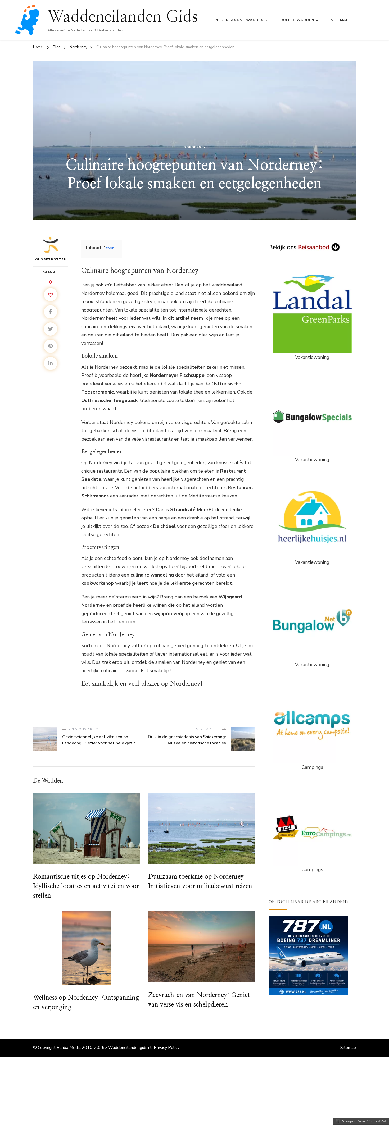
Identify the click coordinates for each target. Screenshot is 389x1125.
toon (110, 247)
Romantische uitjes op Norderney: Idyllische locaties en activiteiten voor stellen (86, 886)
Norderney (195, 147)
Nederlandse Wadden (239, 20)
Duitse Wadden (297, 20)
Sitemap (340, 20)
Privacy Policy (166, 1047)
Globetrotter (50, 259)
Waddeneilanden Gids (122, 17)
